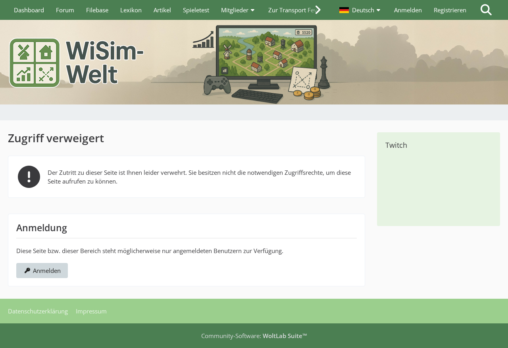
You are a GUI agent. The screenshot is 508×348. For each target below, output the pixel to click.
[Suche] (486, 10)
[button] (360, 10)
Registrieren (450, 10)
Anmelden (408, 10)
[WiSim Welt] (254, 62)
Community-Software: (254, 336)
